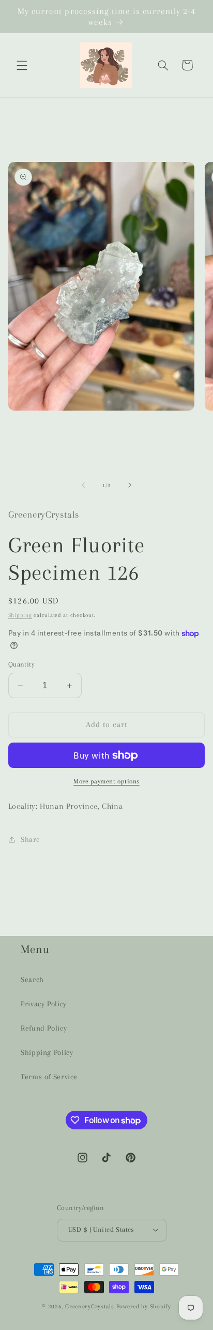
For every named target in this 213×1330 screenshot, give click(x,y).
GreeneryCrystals (89, 1306)
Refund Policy (44, 1028)
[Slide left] (83, 485)
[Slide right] (129, 485)
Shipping (20, 615)
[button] (22, 65)
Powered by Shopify (143, 1306)
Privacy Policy (44, 1004)
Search (32, 979)
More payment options (106, 781)
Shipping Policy (47, 1052)
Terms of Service (49, 1076)
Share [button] (30, 839)
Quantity (21, 664)
